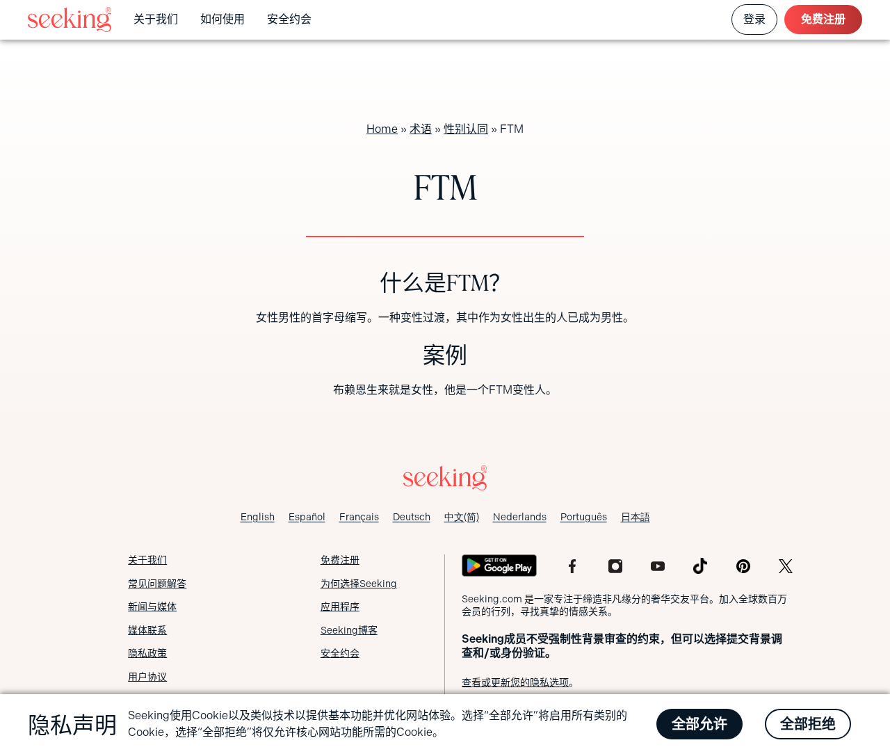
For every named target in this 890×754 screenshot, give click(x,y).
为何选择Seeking (359, 583)
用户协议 (147, 676)
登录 (754, 19)
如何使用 (222, 19)
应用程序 (340, 606)
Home (382, 129)
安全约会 (289, 19)
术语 (421, 129)
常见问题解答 (157, 583)
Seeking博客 (349, 630)
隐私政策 (147, 653)
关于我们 (156, 19)
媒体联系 (147, 630)
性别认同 (466, 129)
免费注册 (823, 19)
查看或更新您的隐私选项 (515, 682)
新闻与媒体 (152, 606)
